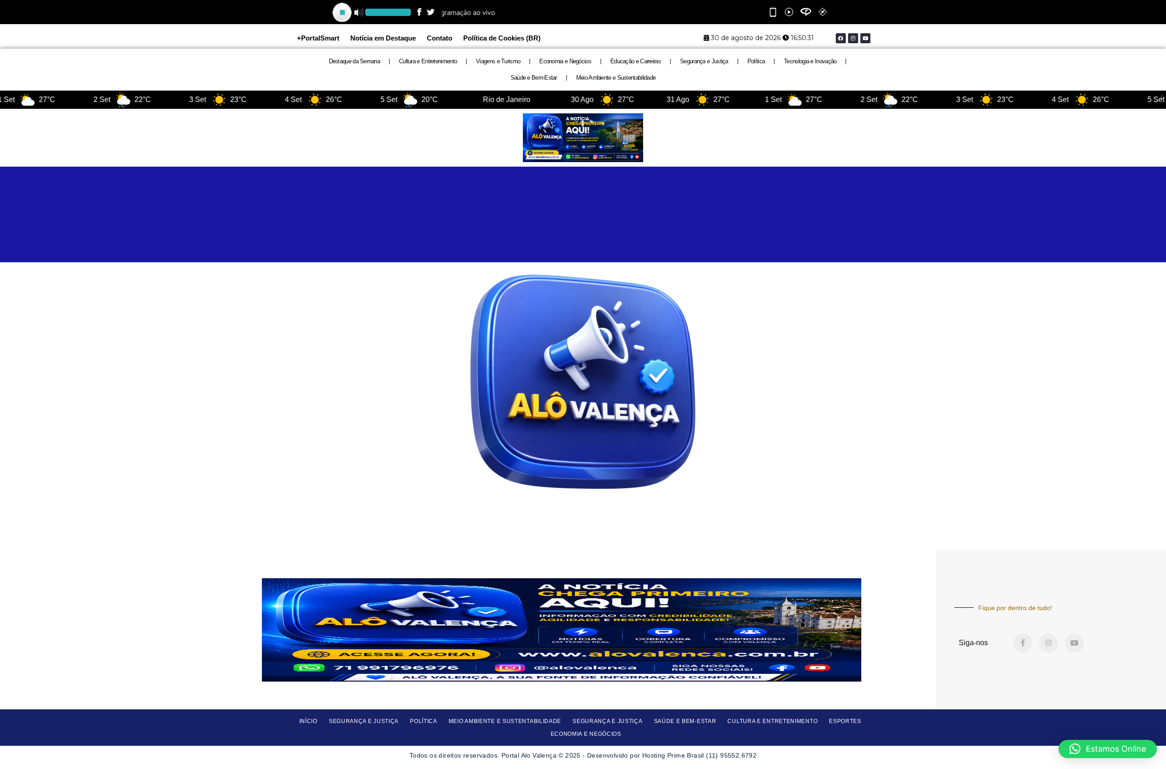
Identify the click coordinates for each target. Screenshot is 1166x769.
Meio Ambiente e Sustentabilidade (616, 77)
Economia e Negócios (565, 61)
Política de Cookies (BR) (502, 38)
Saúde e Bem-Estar (534, 77)
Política (756, 61)
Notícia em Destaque (383, 38)
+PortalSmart (318, 38)
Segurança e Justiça (704, 61)
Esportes (845, 721)
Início (308, 721)
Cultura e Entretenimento (428, 61)
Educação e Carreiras (635, 61)
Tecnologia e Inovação (810, 61)
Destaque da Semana (354, 61)
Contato (439, 38)
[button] (1108, 749)
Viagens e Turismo (498, 61)
